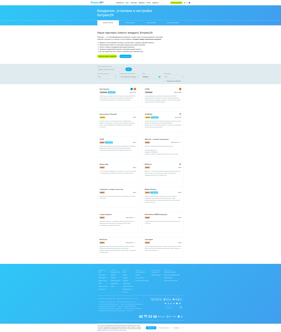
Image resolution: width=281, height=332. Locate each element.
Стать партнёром (129, 22)
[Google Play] (177, 299)
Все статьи (125, 292)
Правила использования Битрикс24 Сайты (127, 306)
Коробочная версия (156, 275)
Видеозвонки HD (102, 277)
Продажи (125, 275)
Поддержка (155, 2)
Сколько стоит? (155, 272)
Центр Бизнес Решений (108, 114)
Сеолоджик (149, 239)
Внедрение (142, 2)
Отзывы (113, 286)
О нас (132, 298)
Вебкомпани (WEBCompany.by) (156, 214)
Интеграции (133, 2)
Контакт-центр (101, 289)
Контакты (136, 298)
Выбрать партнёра (108, 22)
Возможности (120, 2)
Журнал (149, 2)
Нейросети (125, 280)
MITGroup (148, 164)
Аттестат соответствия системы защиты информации (110, 308)
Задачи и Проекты (102, 280)
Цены (127, 2)
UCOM (147, 89)
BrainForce (103, 239)
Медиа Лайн (104, 164)
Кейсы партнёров (151, 22)
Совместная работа (127, 286)
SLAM (102, 139)
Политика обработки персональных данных (126, 301)
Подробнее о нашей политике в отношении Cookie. (114, 330)
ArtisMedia (148, 114)
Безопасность (102, 298)
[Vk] (165, 303)
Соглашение (118, 298)
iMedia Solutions (150, 189)
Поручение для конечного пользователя (107, 306)
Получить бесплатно (176, 2)
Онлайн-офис (101, 275)
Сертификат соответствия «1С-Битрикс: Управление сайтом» (112, 310)
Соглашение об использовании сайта (107, 301)
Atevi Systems (105, 89)
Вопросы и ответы (115, 272)
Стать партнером (139, 277)
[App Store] (167, 299)
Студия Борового (106, 214)
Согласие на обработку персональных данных (109, 304)
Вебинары (113, 277)
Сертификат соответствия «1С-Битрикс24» (133, 308)
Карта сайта (129, 310)
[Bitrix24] (97, 2)
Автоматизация (126, 283)
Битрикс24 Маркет (168, 277)
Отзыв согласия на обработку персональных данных (131, 304)
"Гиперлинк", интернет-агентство (111, 189)
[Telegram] (173, 303)
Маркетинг (125, 277)
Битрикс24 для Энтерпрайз (141, 280)
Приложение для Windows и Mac (172, 275)
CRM (99, 272)
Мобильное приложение (170, 272)
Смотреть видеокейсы (173, 22)
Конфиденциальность (110, 298)
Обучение (113, 275)
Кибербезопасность (127, 289)
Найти (128, 69)
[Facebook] (168, 303)
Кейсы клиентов (125, 56)
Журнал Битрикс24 (115, 280)
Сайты (99, 283)
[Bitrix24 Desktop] (157, 299)
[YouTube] (177, 303)
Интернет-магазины (103, 286)
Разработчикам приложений (170, 280)
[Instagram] (171, 303)
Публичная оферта (126, 298)
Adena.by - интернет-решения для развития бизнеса (164, 139)
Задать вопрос (114, 283)
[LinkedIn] (180, 303)
